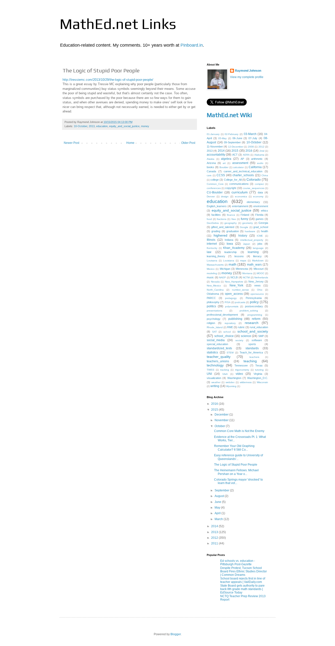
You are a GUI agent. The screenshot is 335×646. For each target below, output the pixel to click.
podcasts (240, 302)
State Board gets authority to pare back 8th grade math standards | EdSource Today (242, 589)
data (260, 192)
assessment (240, 163)
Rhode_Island (215, 327)
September (222, 490)
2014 (221, 150)
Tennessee (241, 365)
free (234, 219)
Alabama (259, 154)
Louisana (212, 260)
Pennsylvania (254, 297)
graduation (232, 231)
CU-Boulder (215, 192)
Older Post (188, 143)
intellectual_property (251, 240)
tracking (224, 369)
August (220, 496)
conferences (214, 188)
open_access (234, 294)
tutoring (259, 369)
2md (261, 150)
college (214, 179)
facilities (216, 214)
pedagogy (231, 298)
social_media (216, 340)
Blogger (175, 634)
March (219, 519)
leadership (230, 252)
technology (215, 365)
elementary (253, 202)
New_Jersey (256, 281)
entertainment (240, 206)
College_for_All (233, 179)
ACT (235, 154)
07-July (252, 138)
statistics (212, 352)
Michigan (225, 268)
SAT (214, 331)
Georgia (263, 222)
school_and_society (252, 331)
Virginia (258, 373)
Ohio (259, 289)
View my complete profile (246, 77)
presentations (214, 310)
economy (258, 196)
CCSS (221, 175)
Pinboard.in (191, 45)
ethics (264, 210)
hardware (250, 231)
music (210, 277)
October (220, 426)
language (258, 248)
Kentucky (212, 248)
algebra (226, 159)
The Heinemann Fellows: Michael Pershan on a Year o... (236, 472)
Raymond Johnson (248, 70)
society (239, 340)
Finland (245, 214)
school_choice (224, 336)
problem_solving (249, 310)
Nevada (215, 281)
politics (211, 306)
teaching (250, 361)
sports (252, 344)
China (264, 175)
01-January (213, 134)
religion (211, 323)
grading (215, 231)
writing (214, 386)
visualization (214, 378)
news (257, 285)
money (145, 126)
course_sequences (253, 188)
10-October (80, 126)
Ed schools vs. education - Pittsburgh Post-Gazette (237, 562)
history (242, 235)
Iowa (230, 243)
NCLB (234, 277)
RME (230, 327)
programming (254, 314)
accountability (216, 154)
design (225, 196)
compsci (259, 184)
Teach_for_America (251, 352)
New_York (236, 285)
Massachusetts (215, 264)
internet (212, 243)
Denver (211, 196)
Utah (225, 374)
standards (252, 348)
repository (230, 323)
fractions (221, 219)
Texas (259, 365)
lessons (239, 256)
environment (260, 206)
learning (253, 252)
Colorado (253, 179)
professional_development (222, 314)
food (209, 219)
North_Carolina (215, 289)
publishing (235, 319)
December (222, 414)
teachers (254, 357)
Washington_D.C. (257, 378)
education (102, 126)
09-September (232, 142)
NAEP (222, 277)
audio (260, 163)
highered (220, 235)
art (224, 163)
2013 (92, 126)
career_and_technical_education (243, 171)
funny (244, 219)
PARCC (211, 297)
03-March (250, 134)
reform (256, 319)
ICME (260, 235)
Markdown (258, 260)
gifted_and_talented (222, 227)
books (210, 167)
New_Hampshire (234, 281)
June (218, 502)
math (232, 264)
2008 (251, 146)
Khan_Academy (234, 248)
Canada (211, 171)
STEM (230, 352)
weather (215, 382)
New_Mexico (214, 285)
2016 (248, 150)
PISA (228, 302)
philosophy (213, 302)
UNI (209, 374)
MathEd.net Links (118, 23)
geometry (247, 223)
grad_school (260, 227)
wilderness (246, 382)
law (209, 252)
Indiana (229, 239)
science (246, 336)
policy (254, 302)
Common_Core (215, 184)
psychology (213, 318)
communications (239, 183)
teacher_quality (219, 357)
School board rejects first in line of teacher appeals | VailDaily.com (242, 580)
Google (244, 227)
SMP (261, 336)
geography (230, 223)
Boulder (223, 167)
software (257, 340)
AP (242, 158)
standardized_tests (219, 348)
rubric (241, 327)
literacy (257, 256)
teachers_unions (218, 361)
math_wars (254, 264)
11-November (215, 146)
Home (130, 143)
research (251, 323)
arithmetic (257, 158)
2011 (215, 543)
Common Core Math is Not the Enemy (239, 431)
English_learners (217, 206)
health (264, 231)
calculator (238, 167)
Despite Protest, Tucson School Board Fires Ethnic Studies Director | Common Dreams (243, 571)
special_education (217, 344)
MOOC (260, 273)
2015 (235, 150)
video (239, 374)
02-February (231, 134)
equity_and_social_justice (124, 126)
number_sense (240, 289)
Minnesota (242, 268)
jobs (260, 243)
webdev (230, 382)
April (218, 513)
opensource (257, 294)
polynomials (231, 306)
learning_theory (216, 256)
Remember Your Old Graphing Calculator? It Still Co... (234, 447)
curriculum (240, 192)
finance (231, 215)
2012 (261, 146)
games (260, 218)
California (255, 167)
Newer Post (71, 143)
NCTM (246, 277)
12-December (235, 146)
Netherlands (261, 277)
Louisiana (228, 260)
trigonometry (242, 369)
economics (241, 196)
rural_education (259, 327)
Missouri (259, 268)
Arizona (211, 163)
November (222, 420)
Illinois (211, 240)
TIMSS (210, 369)
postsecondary (254, 306)
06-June (237, 138)
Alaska (210, 159)
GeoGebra (213, 223)
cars (209, 175)
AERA (246, 154)
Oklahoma (213, 293)
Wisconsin (262, 382)
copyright (230, 188)
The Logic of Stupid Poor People (235, 464)
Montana (247, 273)
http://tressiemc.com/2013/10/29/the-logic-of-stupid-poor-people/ (108, 79)
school (227, 331)
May (218, 507)
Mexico (211, 269)
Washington (234, 378)
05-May (222, 138)
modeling (212, 273)
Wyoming (231, 386)
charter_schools (243, 175)
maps (243, 260)
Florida (259, 214)
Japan (246, 243)
